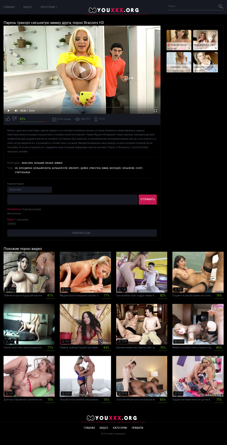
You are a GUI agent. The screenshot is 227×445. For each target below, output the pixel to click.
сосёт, (139, 168)
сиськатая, (128, 168)
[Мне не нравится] (14, 119)
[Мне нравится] (7, 119)
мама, (105, 168)
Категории (48, 7)
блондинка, (25, 168)
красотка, (95, 168)
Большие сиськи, (44, 163)
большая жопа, (42, 168)
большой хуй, (60, 168)
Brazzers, (27, 163)
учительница (22, 172)
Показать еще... (82, 233)
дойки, (84, 168)
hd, (16, 168)
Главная (9, 7)
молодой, (115, 168)
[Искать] (221, 6)
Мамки (58, 163)
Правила (137, 427)
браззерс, (74, 168)
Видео (27, 7)
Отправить (147, 199)
